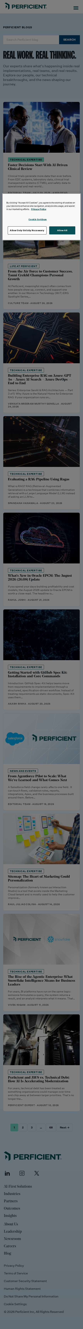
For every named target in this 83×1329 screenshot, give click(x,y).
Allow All (62, 230)
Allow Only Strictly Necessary (27, 230)
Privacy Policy (38, 209)
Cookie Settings (38, 219)
